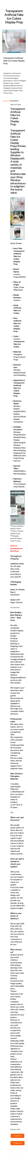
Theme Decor (8, 93)
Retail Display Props (15, 91)
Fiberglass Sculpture (10, 88)
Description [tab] (5, 101)
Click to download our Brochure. (16, 548)
